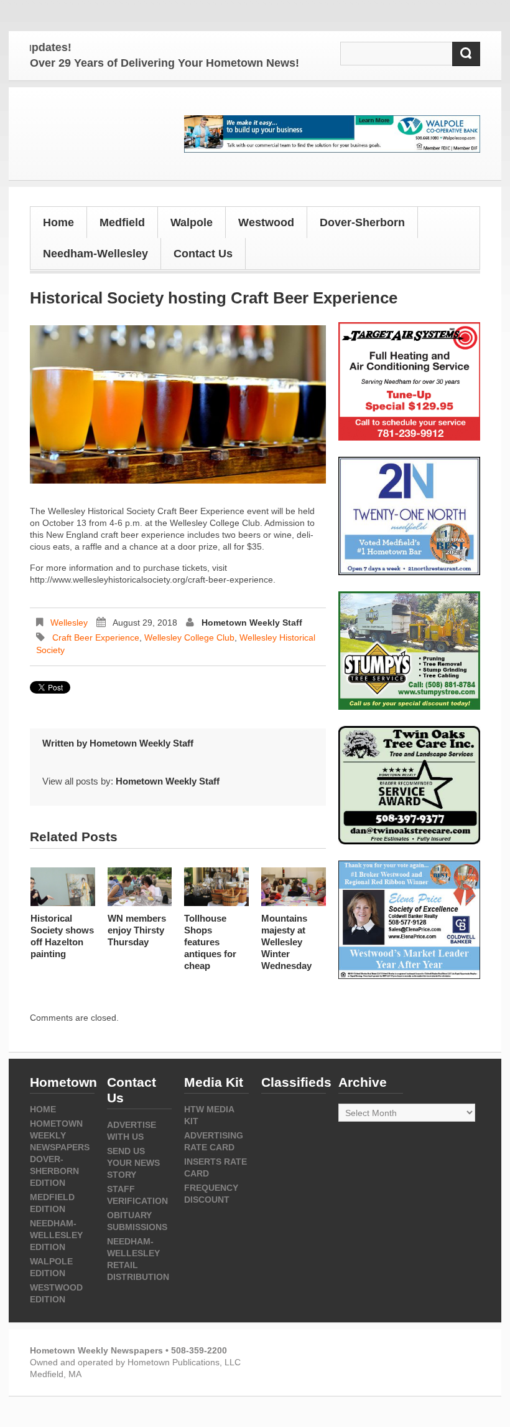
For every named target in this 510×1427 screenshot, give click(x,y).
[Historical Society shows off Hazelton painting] (62, 886)
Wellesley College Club (189, 637)
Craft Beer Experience (95, 637)
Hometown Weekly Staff (252, 623)
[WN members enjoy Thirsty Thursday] (140, 886)
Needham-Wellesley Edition (56, 1235)
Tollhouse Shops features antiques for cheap (210, 942)
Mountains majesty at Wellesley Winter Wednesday (286, 942)
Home (58, 222)
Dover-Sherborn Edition (54, 1171)
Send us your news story (133, 1163)
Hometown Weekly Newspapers (60, 1135)
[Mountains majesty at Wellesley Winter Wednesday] (293, 886)
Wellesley (69, 623)
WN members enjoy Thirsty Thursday (137, 930)
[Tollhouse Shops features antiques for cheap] (216, 886)
